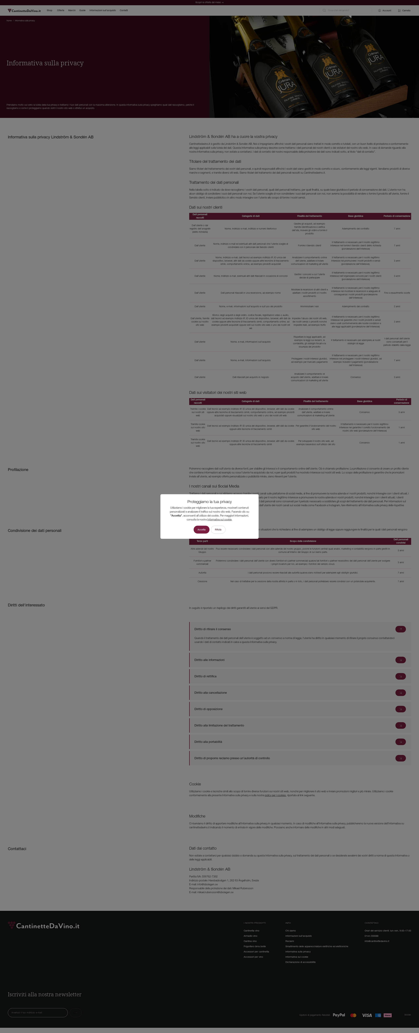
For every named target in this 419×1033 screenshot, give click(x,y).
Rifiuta (218, 529)
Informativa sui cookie (219, 520)
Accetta (202, 529)
